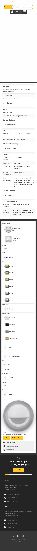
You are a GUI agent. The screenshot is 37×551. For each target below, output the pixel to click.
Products (7, 7)
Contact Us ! (18, 470)
